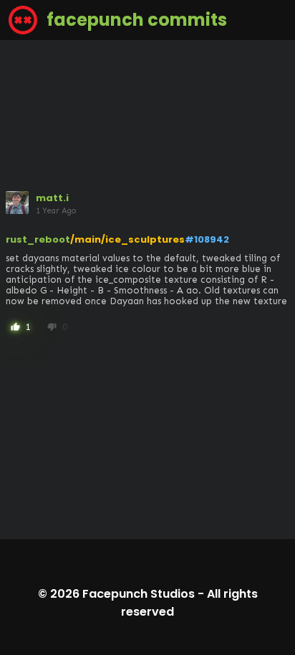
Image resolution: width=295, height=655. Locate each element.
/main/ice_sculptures (127, 239)
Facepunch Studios (138, 594)
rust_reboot (38, 239)
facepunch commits (135, 19)
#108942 (207, 239)
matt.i (52, 198)
